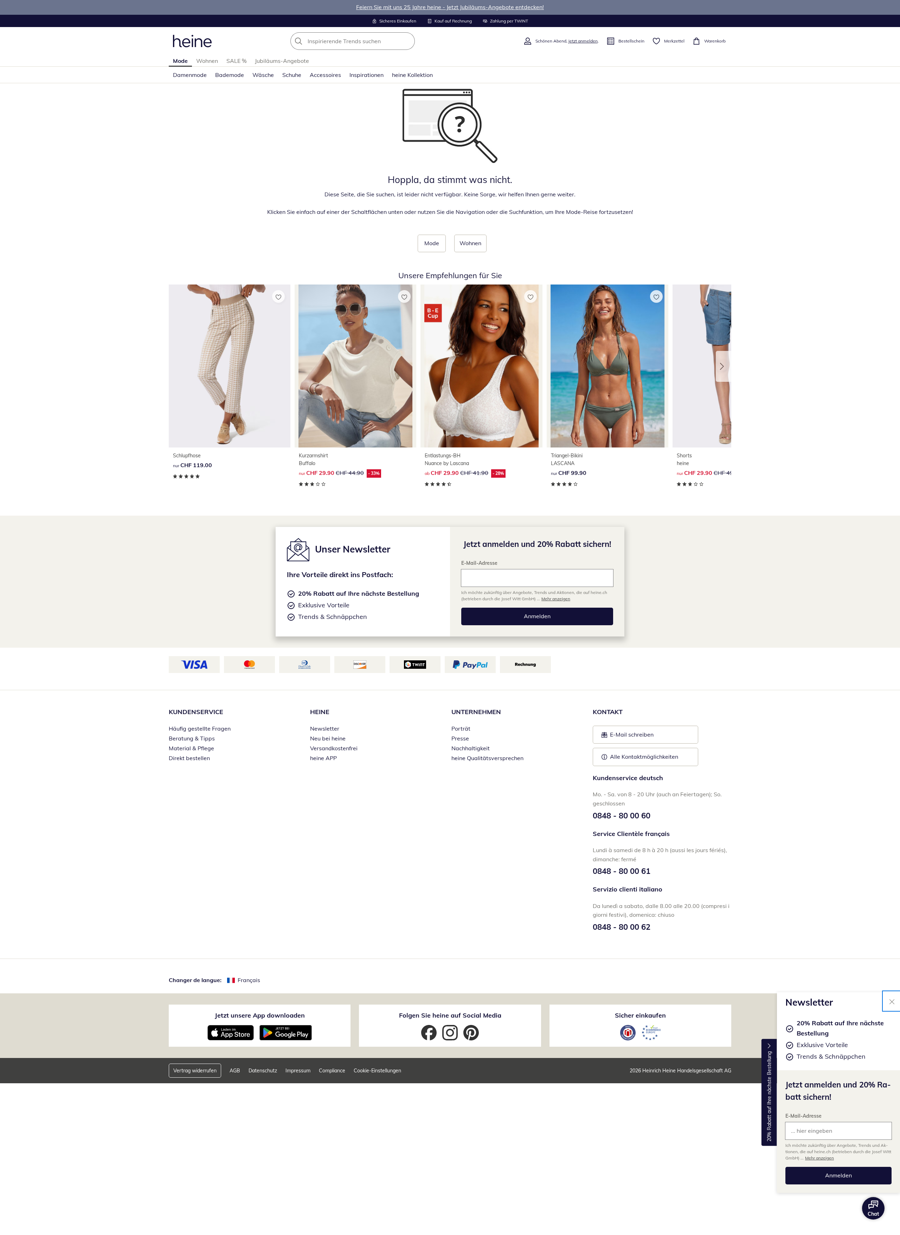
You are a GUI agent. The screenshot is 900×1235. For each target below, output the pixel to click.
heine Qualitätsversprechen (487, 758)
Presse (460, 738)
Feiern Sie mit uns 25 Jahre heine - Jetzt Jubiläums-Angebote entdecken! (450, 7)
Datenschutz (263, 1070)
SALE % (236, 60)
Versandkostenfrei (334, 748)
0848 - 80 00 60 (621, 816)
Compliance (332, 1070)
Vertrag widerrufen (195, 1070)
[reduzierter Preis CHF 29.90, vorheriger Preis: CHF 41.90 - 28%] (481, 366)
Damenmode (190, 74)
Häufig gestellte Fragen (200, 728)
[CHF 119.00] (229, 366)
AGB (235, 1070)
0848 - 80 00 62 (621, 927)
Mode (180, 60)
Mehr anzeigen (819, 1158)
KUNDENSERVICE (196, 712)
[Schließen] (892, 1001)
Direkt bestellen (189, 758)
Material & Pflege (191, 748)
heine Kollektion (412, 74)
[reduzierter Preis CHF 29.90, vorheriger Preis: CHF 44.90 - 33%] (355, 366)
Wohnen (207, 60)
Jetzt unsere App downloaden (260, 1015)
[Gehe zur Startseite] (192, 41)
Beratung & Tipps (192, 738)
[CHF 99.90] (607, 366)
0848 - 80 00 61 (621, 871)
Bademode (229, 74)
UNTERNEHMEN (476, 712)
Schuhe (291, 74)
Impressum (297, 1070)
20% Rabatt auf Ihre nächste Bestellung (769, 1096)
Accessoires (325, 74)
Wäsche (263, 74)
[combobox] (368, 41)
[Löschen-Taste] (407, 41)
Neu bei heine (328, 738)
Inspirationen (366, 74)
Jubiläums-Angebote (282, 60)
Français (249, 980)
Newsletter (324, 728)
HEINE (319, 712)
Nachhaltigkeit (470, 748)
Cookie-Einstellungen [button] (377, 1070)
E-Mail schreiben (628, 736)
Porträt (460, 728)
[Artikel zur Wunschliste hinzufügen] (278, 296)
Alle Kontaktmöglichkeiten (644, 756)
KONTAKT (608, 712)
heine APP (323, 758)
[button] (723, 366)
